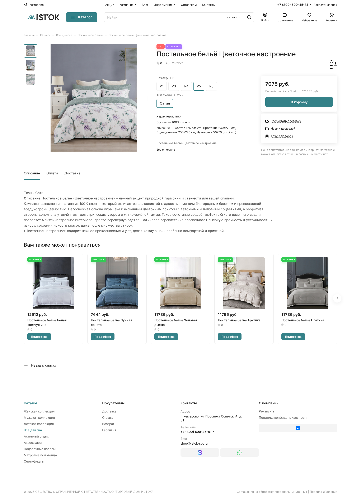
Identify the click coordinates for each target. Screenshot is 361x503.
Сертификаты (34, 461)
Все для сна (33, 430)
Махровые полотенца (40, 455)
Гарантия (109, 430)
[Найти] (249, 17)
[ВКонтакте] (298, 428)
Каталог (30, 403)
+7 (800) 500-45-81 (292, 5)
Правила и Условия (323, 491)
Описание (32, 173)
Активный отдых (36, 436)
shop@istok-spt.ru (194, 443)
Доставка (72, 173)
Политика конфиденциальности (283, 418)
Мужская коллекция (39, 418)
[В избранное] (331, 61)
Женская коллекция (39, 411)
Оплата (52, 173)
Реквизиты (267, 411)
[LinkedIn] (199, 452)
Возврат (108, 424)
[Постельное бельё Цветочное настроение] (94, 98)
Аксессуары (33, 443)
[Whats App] (239, 452)
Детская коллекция (39, 424)
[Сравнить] (332, 66)
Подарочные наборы (40, 449)
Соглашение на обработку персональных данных (272, 491)
